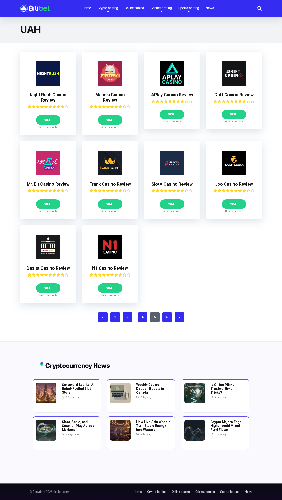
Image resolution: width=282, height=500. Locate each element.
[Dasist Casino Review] (48, 258)
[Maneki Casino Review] (110, 85)
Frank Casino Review (110, 184)
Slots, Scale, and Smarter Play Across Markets (78, 426)
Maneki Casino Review (110, 97)
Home (86, 8)
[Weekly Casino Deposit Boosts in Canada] (120, 402)
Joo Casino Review (234, 184)
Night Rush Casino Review (48, 97)
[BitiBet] (35, 6)
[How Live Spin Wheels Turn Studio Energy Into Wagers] (120, 439)
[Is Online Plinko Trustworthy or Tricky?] (194, 402)
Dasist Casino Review (48, 268)
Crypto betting (108, 8)
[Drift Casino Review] (234, 85)
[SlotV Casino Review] (172, 174)
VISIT (48, 120)
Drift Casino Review (234, 94)
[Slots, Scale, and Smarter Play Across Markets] (46, 439)
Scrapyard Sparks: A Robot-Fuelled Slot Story (78, 388)
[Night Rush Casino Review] (48, 85)
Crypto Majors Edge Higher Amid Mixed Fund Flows (226, 426)
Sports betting (188, 8)
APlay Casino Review (172, 94)
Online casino (134, 8)
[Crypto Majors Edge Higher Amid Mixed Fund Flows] (194, 439)
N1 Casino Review (110, 268)
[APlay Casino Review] (172, 85)
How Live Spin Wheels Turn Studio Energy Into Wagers (153, 426)
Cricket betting (161, 8)
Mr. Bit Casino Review (48, 184)
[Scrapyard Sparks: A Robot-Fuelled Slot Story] (46, 402)
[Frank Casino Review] (110, 174)
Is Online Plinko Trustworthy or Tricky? (223, 388)
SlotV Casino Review (172, 184)
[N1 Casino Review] (110, 258)
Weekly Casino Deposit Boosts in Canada (150, 388)
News (210, 8)
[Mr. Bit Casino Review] (48, 174)
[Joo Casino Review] (234, 174)
